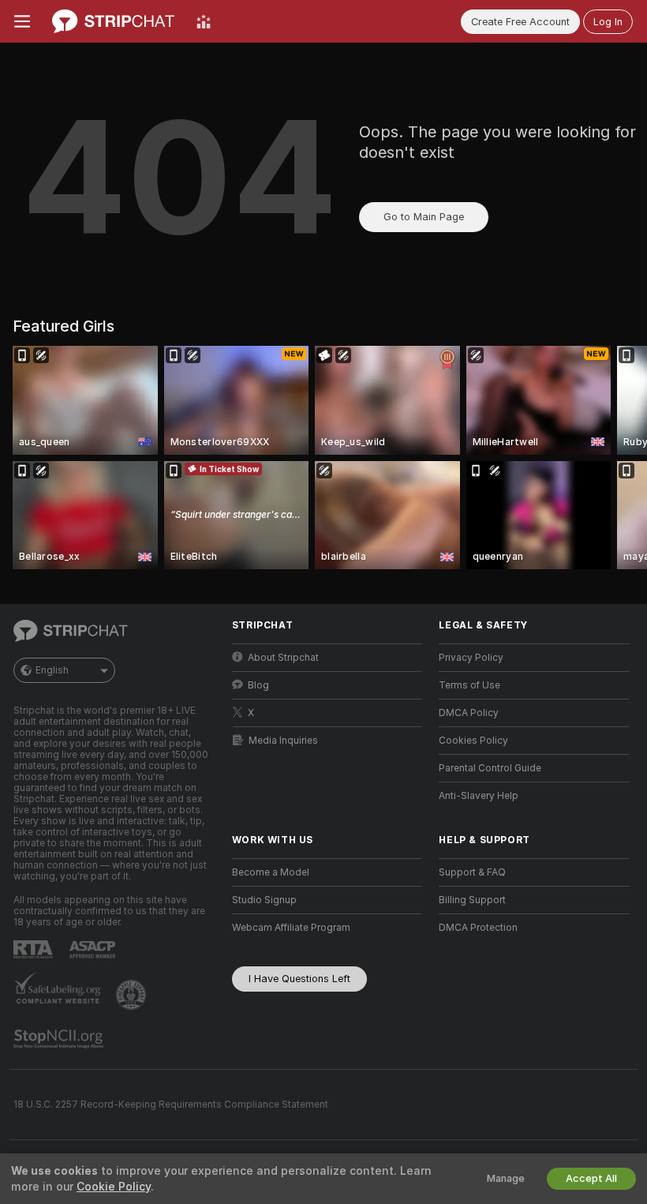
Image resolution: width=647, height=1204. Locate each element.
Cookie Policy (114, 1186)
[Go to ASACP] (94, 949)
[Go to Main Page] (113, 21)
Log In (608, 22)
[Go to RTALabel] (34, 949)
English (52, 670)
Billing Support (472, 900)
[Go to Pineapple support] (132, 995)
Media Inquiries (283, 740)
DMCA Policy (469, 712)
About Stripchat (283, 657)
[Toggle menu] (22, 21)
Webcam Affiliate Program (291, 927)
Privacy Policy (471, 657)
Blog (258, 685)
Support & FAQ (472, 872)
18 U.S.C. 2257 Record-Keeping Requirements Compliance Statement (170, 1104)
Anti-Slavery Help (478, 795)
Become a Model (270, 872)
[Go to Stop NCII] (60, 1039)
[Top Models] (203, 21)
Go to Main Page (423, 217)
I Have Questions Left (299, 979)
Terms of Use (469, 685)
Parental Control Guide (490, 768)
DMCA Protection (478, 927)
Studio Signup (264, 900)
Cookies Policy (473, 740)
